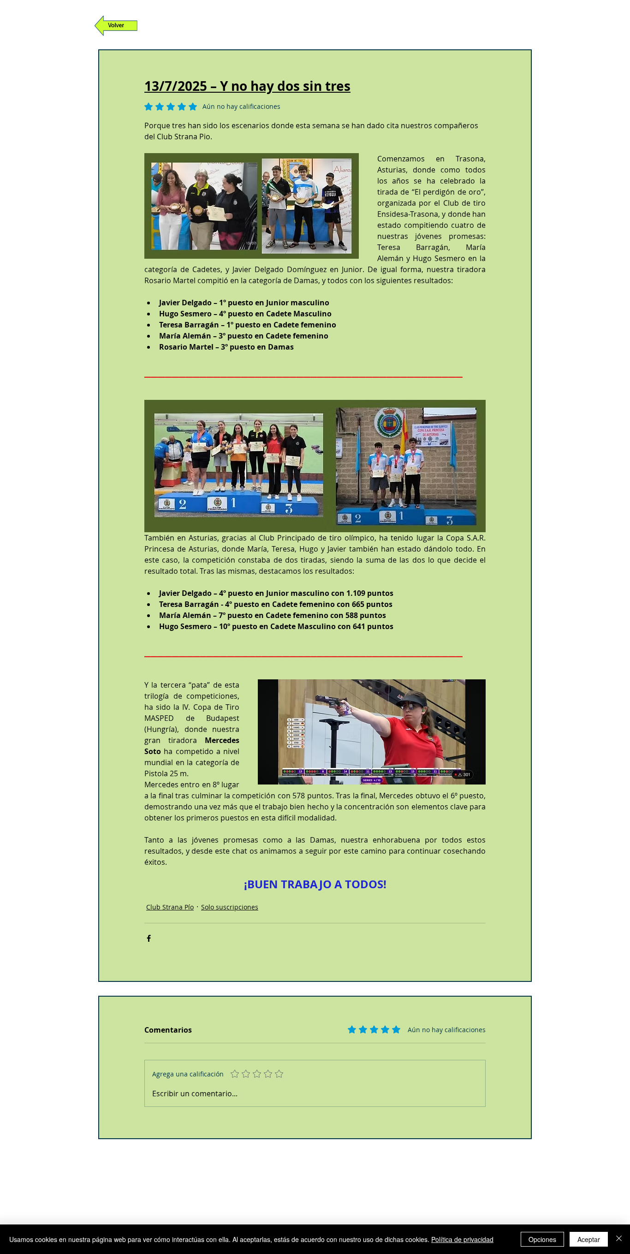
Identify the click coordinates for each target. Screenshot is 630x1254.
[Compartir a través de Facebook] (148, 938)
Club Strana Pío (170, 907)
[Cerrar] (618, 1239)
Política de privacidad (462, 1239)
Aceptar (588, 1239)
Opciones (542, 1239)
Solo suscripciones (229, 907)
